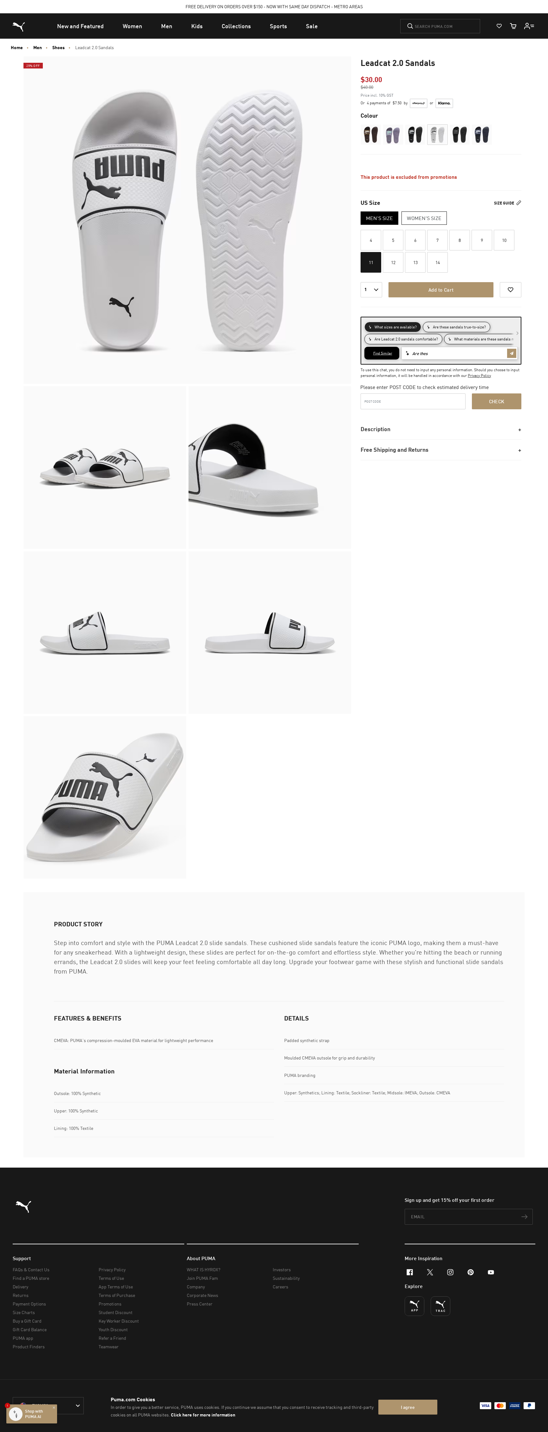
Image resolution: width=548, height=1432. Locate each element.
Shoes (58, 47)
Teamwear (109, 1346)
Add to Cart (440, 290)
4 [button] (371, 240)
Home (17, 47)
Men (37, 47)
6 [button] (415, 240)
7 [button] (437, 240)
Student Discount (116, 1312)
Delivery (20, 1286)
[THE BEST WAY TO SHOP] (414, 1306)
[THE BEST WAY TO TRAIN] (440, 1306)
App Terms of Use (116, 1286)
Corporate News (202, 1295)
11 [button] (371, 262)
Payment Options (29, 1303)
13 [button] (415, 262)
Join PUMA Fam (202, 1278)
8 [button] (460, 240)
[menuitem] (80, 26)
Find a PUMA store (31, 1278)
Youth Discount (113, 1329)
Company (196, 1286)
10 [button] (504, 240)
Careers (280, 1286)
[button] (371, 135)
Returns (21, 1295)
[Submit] (410, 26)
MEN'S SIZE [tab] (379, 218)
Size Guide (504, 203)
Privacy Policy (479, 375)
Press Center (199, 1303)
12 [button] (393, 262)
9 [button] (482, 240)
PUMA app (23, 1338)
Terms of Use (111, 1278)
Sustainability (286, 1278)
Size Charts (24, 1312)
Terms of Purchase (117, 1295)
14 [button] (437, 262)
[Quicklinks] (529, 26)
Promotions (110, 1303)
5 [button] (393, 240)
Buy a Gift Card (27, 1321)
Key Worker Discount (119, 1321)
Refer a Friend (112, 1338)
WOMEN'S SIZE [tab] (424, 218)
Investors (282, 1269)
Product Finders (29, 1346)
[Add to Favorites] (510, 289)
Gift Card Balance (30, 1329)
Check (497, 401)
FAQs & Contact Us (31, 1269)
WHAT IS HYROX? (203, 1269)
